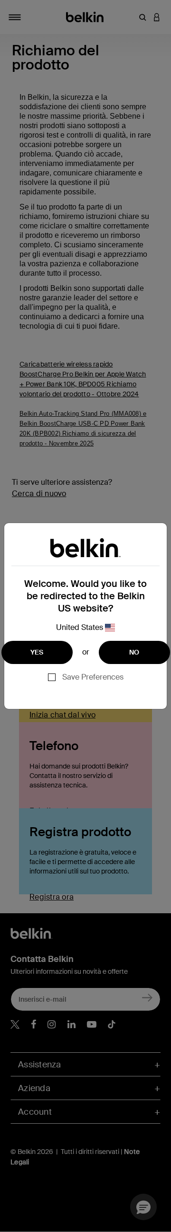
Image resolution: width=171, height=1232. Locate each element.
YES (37, 652)
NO (134, 652)
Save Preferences (93, 677)
